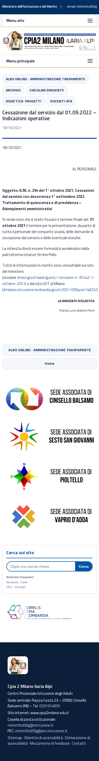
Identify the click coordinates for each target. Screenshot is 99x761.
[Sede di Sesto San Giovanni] (49, 436)
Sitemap (15, 738)
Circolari (19, 587)
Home (49, 363)
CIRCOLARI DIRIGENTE (46, 90)
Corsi (24, 582)
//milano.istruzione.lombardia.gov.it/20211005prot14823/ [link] (50, 290)
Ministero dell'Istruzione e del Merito (29, 6)
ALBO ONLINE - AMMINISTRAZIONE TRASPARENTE (45, 78)
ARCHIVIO (13, 90)
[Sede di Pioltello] (49, 476)
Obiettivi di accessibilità (43, 738)
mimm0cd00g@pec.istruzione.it (41, 731)
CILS (9, 587)
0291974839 (49, 706)
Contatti (79, 743)
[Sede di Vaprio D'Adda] (49, 516)
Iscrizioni (12, 582)
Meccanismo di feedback (50, 743)
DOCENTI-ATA (61, 101)
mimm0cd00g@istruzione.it (31, 725)
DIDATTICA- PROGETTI (23, 101)
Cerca (84, 566)
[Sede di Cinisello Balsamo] (49, 397)
